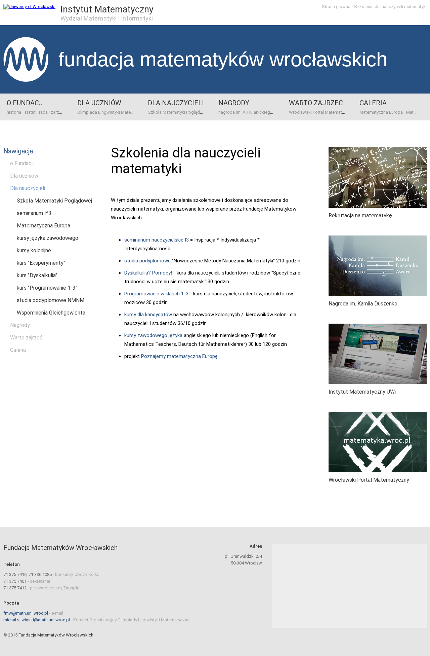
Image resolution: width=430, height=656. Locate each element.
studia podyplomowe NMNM (50, 300)
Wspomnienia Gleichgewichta (51, 312)
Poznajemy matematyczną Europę (179, 356)
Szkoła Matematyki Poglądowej (178, 112)
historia (14, 112)
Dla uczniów (99, 103)
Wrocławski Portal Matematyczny (321, 112)
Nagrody (233, 103)
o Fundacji (26, 103)
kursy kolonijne (34, 250)
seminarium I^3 (34, 213)
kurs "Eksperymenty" (41, 263)
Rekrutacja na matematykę (360, 215)
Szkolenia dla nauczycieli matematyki (390, 6)
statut (30, 112)
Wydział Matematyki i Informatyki (106, 18)
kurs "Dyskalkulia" (37, 275)
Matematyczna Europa (381, 112)
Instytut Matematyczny (107, 9)
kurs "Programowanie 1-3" (47, 288)
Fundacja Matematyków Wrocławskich (222, 59)
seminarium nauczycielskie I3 (156, 240)
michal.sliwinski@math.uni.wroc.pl (36, 619)
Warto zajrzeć (316, 103)
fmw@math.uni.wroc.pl (25, 613)
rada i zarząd (51, 112)
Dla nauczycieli (176, 103)
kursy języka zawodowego (47, 238)
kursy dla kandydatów (148, 315)
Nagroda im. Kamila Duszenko (363, 303)
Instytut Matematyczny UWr (362, 392)
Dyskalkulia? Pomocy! (148, 273)
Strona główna (336, 6)
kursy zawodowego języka (153, 335)
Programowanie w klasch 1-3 (156, 294)
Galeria (373, 103)
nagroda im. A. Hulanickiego (245, 112)
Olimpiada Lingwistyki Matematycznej (113, 112)
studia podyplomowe (147, 261)
